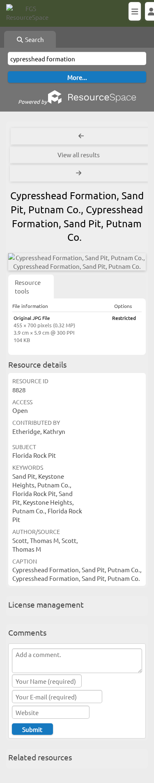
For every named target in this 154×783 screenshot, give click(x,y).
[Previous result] (81, 136)
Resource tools (28, 286)
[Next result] (79, 173)
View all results (78, 154)
